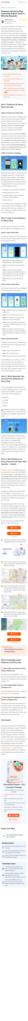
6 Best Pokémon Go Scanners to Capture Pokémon (13, 650)
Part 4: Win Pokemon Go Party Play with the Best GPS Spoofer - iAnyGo (14, 90)
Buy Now (14, 815)
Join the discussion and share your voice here (14, 836)
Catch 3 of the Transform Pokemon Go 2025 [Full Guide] (15, 856)
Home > (5, 7)
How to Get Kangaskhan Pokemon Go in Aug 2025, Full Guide (15, 851)
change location (9, 23)
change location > (12, 7)
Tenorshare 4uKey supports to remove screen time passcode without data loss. (14, 868)
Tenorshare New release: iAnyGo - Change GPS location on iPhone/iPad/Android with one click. (15, 875)
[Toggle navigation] (25, 2)
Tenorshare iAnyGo (6, 470)
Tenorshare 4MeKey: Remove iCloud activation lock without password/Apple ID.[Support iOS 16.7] (14, 882)
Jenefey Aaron (9, 19)
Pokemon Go (9, 693)
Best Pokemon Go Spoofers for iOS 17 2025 (15, 847)
